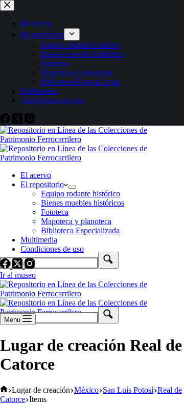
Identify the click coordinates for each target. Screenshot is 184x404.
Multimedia (38, 239)
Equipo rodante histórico (80, 193)
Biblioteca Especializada (80, 230)
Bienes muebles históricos (82, 202)
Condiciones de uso (52, 249)
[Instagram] (30, 265)
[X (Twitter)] (18, 265)
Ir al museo (18, 275)
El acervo (35, 175)
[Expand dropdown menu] (72, 187)
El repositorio (42, 184)
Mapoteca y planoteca (76, 221)
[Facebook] (6, 265)
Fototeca (54, 212)
